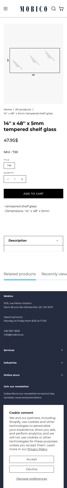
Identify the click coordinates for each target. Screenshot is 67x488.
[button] (53, 8)
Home (8, 109)
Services (9, 350)
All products (23, 109)
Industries (10, 362)
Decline (31, 469)
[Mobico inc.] (33, 8)
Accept (31, 459)
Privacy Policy (37, 449)
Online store (12, 374)
